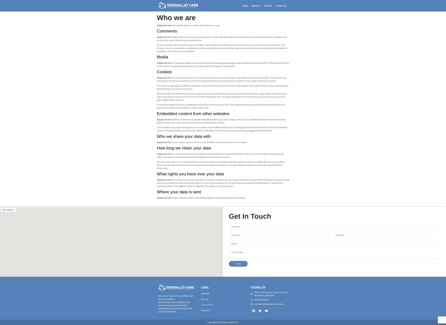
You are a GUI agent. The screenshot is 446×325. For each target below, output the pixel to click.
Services (268, 5)
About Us (256, 5)
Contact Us (280, 5)
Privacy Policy (207, 304)
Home (245, 5)
